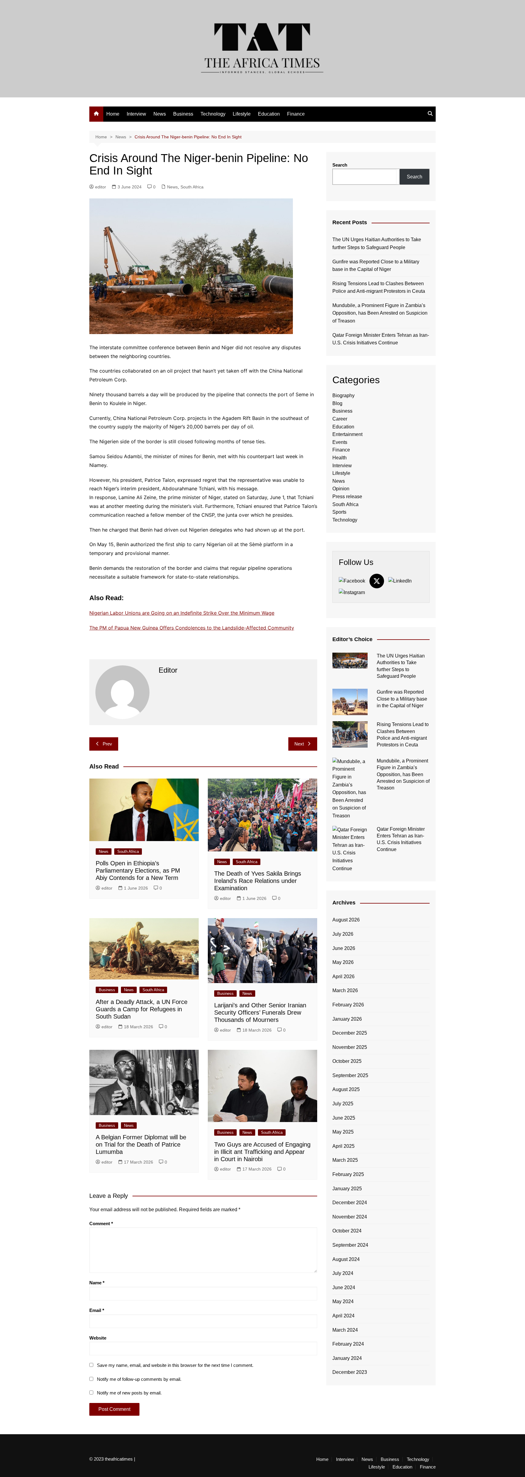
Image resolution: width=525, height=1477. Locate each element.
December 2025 (349, 1033)
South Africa (192, 186)
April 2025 (343, 1146)
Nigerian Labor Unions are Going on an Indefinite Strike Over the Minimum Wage (181, 613)
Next (299, 743)
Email (96, 1310)
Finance (296, 114)
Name (97, 1282)
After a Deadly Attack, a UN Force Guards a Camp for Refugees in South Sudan (141, 1009)
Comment (101, 1223)
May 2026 (343, 962)
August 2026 (346, 919)
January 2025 (347, 1188)
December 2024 (349, 1202)
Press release (347, 496)
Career (339, 418)
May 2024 (343, 1301)
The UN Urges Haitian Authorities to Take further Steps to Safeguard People (376, 243)
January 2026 (347, 1019)
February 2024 (348, 1344)
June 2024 (343, 1287)
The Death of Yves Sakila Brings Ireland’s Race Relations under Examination (257, 880)
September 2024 (350, 1245)
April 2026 (343, 976)
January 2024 (347, 1358)
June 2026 (343, 948)
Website (97, 1337)
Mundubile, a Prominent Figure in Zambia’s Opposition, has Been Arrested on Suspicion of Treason (379, 313)
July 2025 (342, 1103)
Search (339, 164)
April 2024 (343, 1315)
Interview (136, 114)
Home (112, 114)
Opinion (340, 488)
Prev (107, 743)
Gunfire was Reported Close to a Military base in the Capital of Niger (375, 265)
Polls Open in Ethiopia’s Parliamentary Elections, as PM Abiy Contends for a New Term (138, 870)
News (159, 114)
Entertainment (347, 434)
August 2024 (346, 1259)
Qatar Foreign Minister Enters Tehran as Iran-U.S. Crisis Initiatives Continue (380, 339)
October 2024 (347, 1230)
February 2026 (348, 1004)
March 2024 (345, 1330)
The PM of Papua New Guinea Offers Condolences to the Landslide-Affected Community (191, 628)
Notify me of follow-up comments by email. (139, 1379)
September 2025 (350, 1075)
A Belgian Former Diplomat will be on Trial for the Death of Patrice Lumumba (141, 1144)
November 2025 (349, 1047)
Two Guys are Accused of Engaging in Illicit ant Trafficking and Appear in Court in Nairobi (262, 1151)
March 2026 (345, 990)
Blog (337, 403)
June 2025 (343, 1117)
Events (339, 442)
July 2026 (342, 934)
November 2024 (349, 1216)
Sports (339, 512)
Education (269, 114)
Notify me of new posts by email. (129, 1392)
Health (339, 457)
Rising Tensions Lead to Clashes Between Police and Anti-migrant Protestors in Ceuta (378, 287)
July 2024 (342, 1273)
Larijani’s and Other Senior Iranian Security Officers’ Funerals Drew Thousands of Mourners (260, 1012)
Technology (213, 114)
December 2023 (349, 1372)
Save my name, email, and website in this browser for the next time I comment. (175, 1365)
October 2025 (347, 1061)
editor (100, 186)
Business (183, 114)
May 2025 (343, 1131)
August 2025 (346, 1089)
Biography (343, 395)
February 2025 (348, 1174)
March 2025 (345, 1160)
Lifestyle (242, 114)
